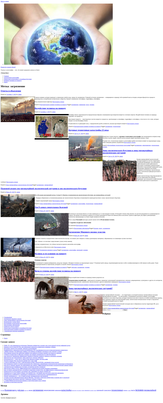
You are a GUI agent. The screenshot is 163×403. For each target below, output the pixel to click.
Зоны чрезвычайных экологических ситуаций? (91, 288)
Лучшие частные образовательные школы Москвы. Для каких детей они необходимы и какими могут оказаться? (36, 377)
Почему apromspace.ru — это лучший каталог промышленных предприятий (26, 376)
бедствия (2, 390)
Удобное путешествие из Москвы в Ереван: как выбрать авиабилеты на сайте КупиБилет (30, 354)
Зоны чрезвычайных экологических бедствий (19, 185)
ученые (129, 390)
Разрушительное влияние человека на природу (53, 104)
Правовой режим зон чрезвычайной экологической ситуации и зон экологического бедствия (44, 188)
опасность (87, 390)
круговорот (79, 390)
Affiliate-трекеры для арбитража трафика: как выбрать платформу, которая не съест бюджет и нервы (33, 351)
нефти (83, 390)
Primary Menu (4, 73)
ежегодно (26, 390)
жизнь (31, 390)
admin (19, 94)
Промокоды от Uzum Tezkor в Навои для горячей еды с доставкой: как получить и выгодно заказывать (34, 373)
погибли (91, 390)
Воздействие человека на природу (50, 108)
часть (87, 104)
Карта (5, 82)
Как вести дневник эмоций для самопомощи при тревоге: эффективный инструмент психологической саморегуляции (38, 365)
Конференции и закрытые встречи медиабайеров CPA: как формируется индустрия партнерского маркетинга (36, 350)
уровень (125, 390)
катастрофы (81, 203)
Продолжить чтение (58, 101)
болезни (96, 228)
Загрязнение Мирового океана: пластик (87, 232)
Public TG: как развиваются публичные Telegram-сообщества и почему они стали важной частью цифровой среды (37, 345)
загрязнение (74, 104)
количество (74, 390)
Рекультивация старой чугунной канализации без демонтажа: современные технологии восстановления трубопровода (38, 364)
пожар (95, 390)
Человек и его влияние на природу (50, 254)
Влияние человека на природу (13, 80)
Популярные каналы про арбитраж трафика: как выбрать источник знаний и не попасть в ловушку (33, 353)
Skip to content (5, 1)
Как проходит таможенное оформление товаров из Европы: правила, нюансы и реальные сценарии (33, 356)
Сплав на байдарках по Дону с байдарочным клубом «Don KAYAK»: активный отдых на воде (31, 362)
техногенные (117, 126)
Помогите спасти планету (11, 326)
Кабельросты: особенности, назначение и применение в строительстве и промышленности (30, 374)
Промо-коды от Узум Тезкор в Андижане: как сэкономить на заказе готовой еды (27, 371)
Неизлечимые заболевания (81, 228)
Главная (6, 76)
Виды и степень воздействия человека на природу (58, 271)
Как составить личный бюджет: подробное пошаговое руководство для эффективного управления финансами (36, 370)
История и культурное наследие (13, 382)
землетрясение (146, 145)
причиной (80, 250)
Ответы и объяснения (11, 91)
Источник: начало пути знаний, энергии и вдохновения (20, 348)
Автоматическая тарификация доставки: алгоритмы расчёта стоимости (24, 367)
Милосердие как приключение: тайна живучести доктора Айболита (23, 357)
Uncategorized (8, 317)
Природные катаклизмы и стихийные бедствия (17, 79)
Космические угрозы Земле (12, 322)
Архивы (3, 397)
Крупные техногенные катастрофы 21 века (89, 130)
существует (107, 390)
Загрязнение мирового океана (48, 250)
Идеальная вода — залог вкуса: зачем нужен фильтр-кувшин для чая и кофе (26, 359)
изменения (82, 104)
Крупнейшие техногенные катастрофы (119, 145)
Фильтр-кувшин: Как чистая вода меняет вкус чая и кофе (20, 360)
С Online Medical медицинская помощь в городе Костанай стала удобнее (25, 380)
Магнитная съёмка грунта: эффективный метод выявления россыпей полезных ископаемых (30, 368)
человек (92, 104)
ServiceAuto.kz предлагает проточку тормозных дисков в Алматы (23, 379)
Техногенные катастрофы (11, 77)
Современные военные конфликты (14, 331)
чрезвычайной (48, 185)
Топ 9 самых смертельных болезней (51, 207)
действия (74, 267)
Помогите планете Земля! (8, 67)
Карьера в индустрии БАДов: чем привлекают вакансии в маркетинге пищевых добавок (30, 347)
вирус (100, 228)
